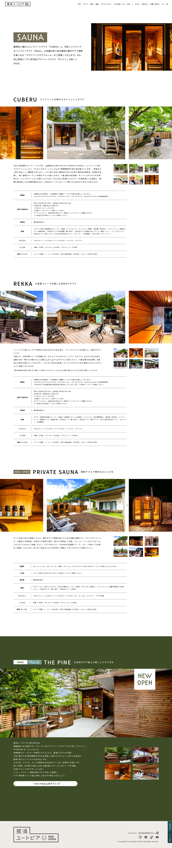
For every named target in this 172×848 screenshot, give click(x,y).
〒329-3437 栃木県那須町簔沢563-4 (142, 833)
